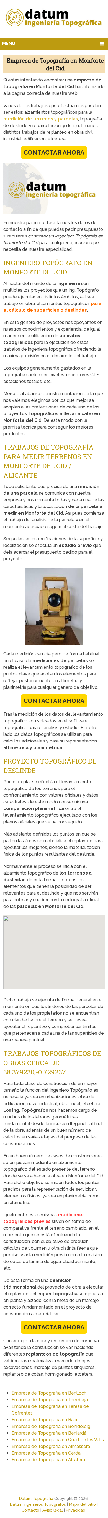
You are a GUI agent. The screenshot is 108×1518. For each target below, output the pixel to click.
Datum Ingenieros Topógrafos (38, 1504)
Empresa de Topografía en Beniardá (49, 1433)
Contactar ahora (54, 152)
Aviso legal (52, 1510)
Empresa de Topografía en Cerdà (46, 1453)
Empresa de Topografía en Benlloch (49, 1393)
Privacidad (75, 1510)
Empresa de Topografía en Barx (44, 1419)
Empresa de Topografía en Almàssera (51, 1446)
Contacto (30, 1510)
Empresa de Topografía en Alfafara (48, 1459)
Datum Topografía (36, 1498)
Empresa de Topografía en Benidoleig (51, 1426)
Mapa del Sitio (82, 1504)
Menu (8, 43)
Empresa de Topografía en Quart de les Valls (58, 1439)
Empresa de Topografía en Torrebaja (50, 1399)
